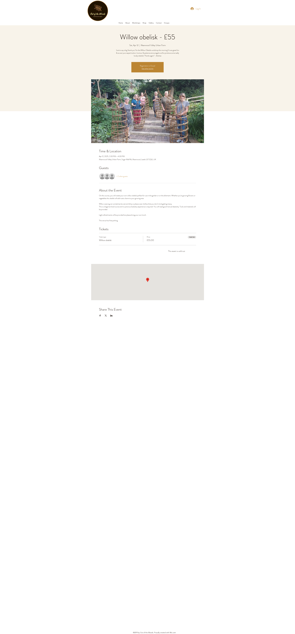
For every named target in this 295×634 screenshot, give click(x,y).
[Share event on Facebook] (100, 315)
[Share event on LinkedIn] (111, 315)
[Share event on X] (106, 315)
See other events (147, 68)
